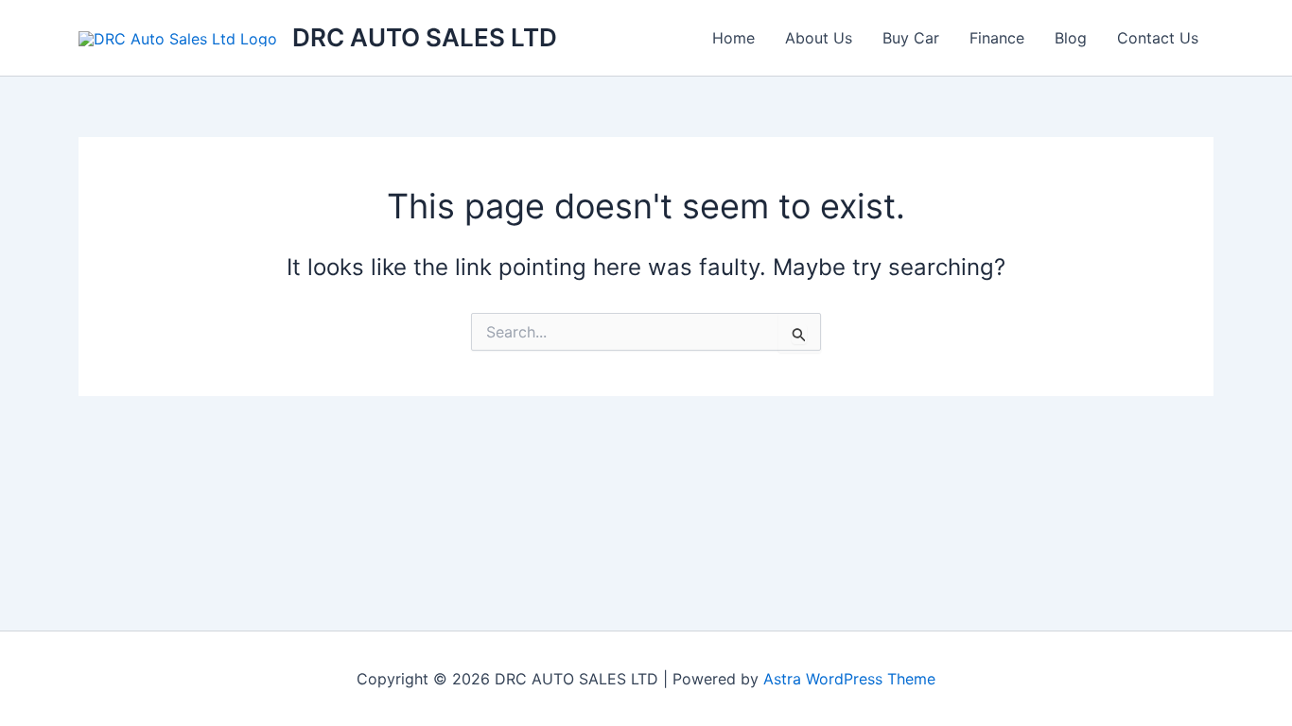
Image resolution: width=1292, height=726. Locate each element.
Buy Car (910, 37)
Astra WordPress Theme (849, 678)
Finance (996, 37)
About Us (818, 37)
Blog (1071, 37)
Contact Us (1157, 37)
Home (733, 37)
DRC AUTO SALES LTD (424, 37)
